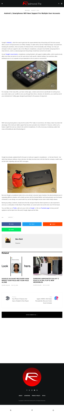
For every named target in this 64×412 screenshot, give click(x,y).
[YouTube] (34, 390)
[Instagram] (32, 390)
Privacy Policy (36, 395)
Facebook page (45, 208)
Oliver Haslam (6, 285)
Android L (9, 42)
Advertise (27, 395)
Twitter (15, 208)
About (20, 395)
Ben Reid (27, 10)
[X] (29, 390)
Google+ (32, 208)
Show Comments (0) (31, 314)
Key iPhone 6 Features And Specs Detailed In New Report (20, 299)
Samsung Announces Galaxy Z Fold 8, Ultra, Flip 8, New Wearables (46, 280)
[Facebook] (27, 390)
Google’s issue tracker (12, 54)
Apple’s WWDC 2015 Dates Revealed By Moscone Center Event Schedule (43, 300)
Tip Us (43, 395)
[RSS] (37, 390)
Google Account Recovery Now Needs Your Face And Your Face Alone (15, 280)
